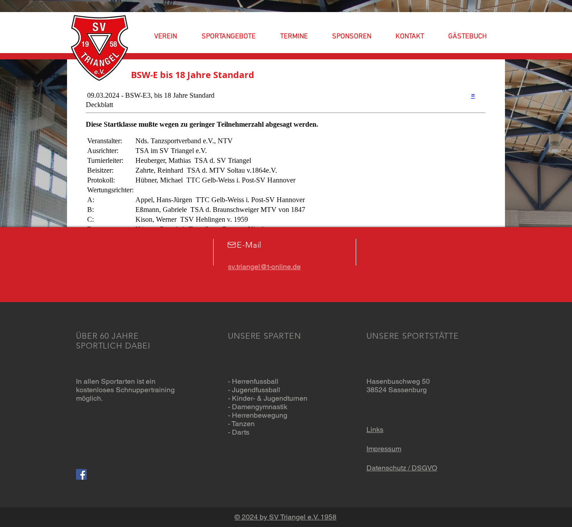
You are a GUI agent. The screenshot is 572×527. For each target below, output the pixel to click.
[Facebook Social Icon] (81, 474)
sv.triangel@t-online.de (264, 266)
